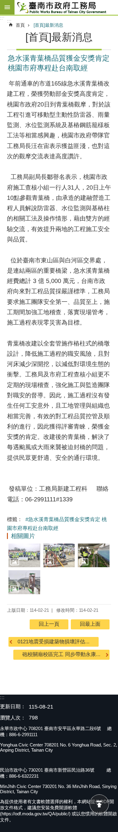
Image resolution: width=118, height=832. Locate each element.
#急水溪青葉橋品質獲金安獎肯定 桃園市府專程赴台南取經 (57, 524)
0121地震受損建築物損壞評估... (54, 642)
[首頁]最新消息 (48, 25)
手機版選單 (7, 7)
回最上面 (99, 804)
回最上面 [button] (90, 624)
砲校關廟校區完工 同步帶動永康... (61, 654)
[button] (24, 555)
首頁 (20, 25)
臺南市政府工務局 (66, 7)
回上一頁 (49, 624)
